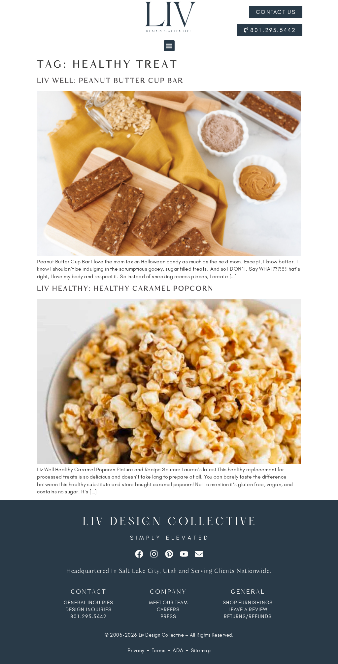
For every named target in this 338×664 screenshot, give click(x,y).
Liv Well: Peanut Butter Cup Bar (110, 81)
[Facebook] (139, 554)
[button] (169, 45)
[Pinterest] (169, 554)
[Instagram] (154, 554)
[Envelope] (199, 554)
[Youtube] (184, 554)
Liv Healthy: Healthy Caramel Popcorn (125, 289)
